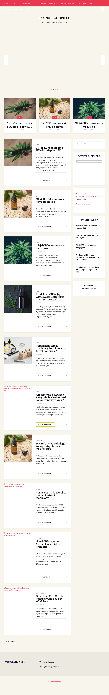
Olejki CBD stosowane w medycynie (89, 125)
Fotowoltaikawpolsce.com (85, 204)
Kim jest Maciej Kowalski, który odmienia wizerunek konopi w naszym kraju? (51, 397)
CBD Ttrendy (88, 3)
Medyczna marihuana (49, 3)
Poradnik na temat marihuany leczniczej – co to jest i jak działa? (51, 348)
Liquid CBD (26, 3)
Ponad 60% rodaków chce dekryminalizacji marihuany (51, 495)
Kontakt (7, 9)
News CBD (39, 440)
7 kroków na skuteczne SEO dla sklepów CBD (19, 125)
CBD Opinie (40, 593)
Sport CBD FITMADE (22, 9)
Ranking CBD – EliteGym (70, 3)
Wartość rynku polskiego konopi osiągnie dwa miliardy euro (50, 446)
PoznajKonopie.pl (54, 18)
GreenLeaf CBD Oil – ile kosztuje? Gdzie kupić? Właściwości (49, 599)
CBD (35, 3)
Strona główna (10, 3)
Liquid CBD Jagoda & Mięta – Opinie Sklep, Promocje (48, 544)
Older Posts (11, 642)
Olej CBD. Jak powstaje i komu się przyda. (54, 59)
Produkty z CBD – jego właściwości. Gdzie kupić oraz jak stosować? (50, 297)
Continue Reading (44, 180)
